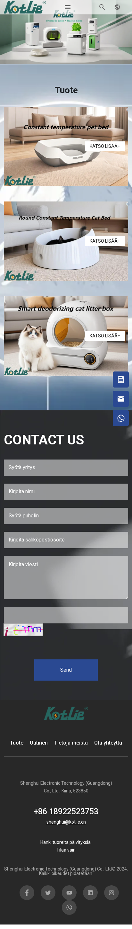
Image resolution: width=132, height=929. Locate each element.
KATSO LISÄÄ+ (105, 146)
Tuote (16, 743)
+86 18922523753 (66, 812)
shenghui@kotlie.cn (66, 822)
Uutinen (39, 743)
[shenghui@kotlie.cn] (121, 399)
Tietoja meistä (71, 743)
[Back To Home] (25, 7)
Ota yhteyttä (108, 743)
